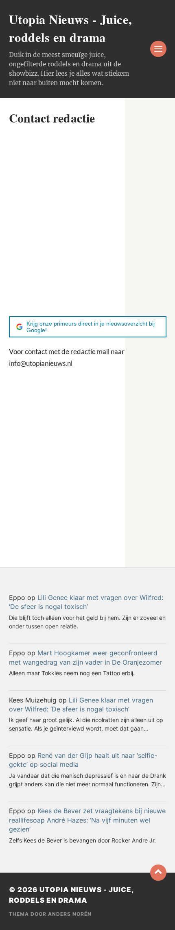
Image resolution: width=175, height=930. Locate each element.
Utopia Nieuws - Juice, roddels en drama (70, 28)
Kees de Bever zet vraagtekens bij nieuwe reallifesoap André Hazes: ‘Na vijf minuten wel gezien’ (87, 820)
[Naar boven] (158, 872)
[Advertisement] (87, 220)
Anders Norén (70, 914)
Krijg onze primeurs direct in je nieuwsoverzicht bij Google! (90, 326)
